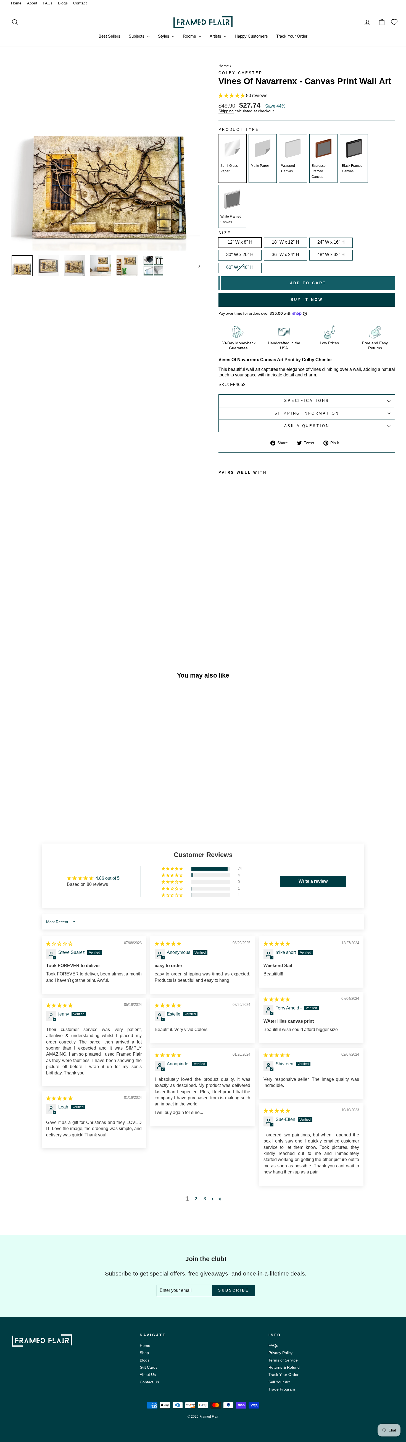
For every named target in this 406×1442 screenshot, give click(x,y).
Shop (144, 1353)
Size (224, 233)
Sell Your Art (279, 1382)
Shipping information (307, 413)
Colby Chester (240, 73)
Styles (164, 36)
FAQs (47, 3)
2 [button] (196, 1198)
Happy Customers (251, 36)
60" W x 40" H (240, 267)
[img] (59, 943)
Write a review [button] (313, 881)
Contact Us (149, 1382)
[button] (232, 95)
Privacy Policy (280, 1353)
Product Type (238, 130)
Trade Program (281, 1389)
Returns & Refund (284, 1367)
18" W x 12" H (285, 242)
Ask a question (306, 426)
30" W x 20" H (240, 254)
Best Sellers (109, 36)
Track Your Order (291, 36)
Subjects (137, 36)
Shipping (226, 111)
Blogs (63, 3)
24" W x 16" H (331, 242)
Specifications (306, 401)
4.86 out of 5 (108, 878)
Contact (80, 3)
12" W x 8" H (240, 242)
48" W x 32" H (331, 254)
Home (16, 3)
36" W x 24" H (285, 254)
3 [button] (205, 1198)
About (32, 3)
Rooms (190, 36)
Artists (216, 36)
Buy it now (307, 300)
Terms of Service (283, 1360)
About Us (148, 1375)
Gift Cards (148, 1367)
